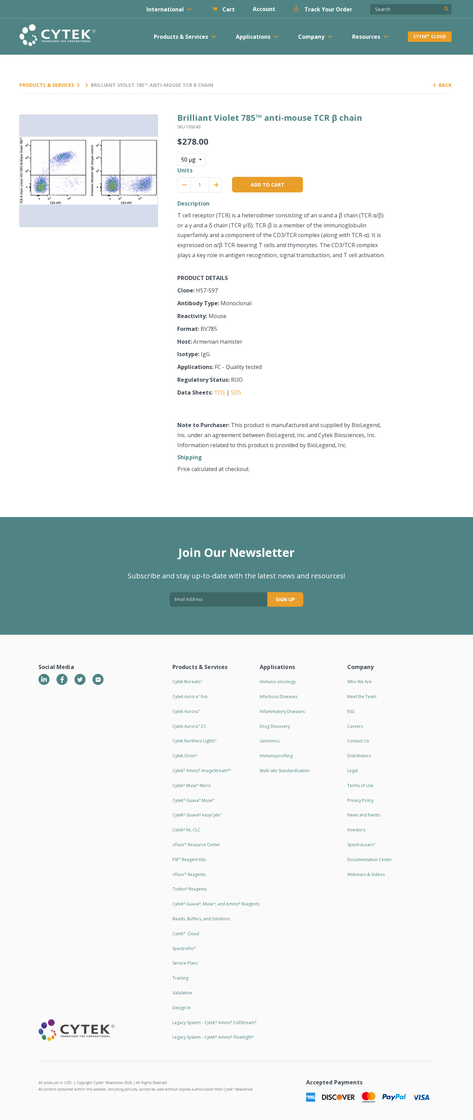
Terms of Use (360, 785)
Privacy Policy (360, 800)
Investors (356, 830)
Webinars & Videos (366, 874)
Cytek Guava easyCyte (196, 815)
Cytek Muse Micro (191, 785)
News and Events (363, 815)
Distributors (359, 756)
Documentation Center (369, 859)
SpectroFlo (184, 948)
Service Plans (185, 963)
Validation (182, 993)
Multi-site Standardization (285, 771)
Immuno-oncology (278, 682)
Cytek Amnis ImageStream (201, 771)
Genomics (269, 741)
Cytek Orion (184, 756)
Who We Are (359, 682)
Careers (355, 726)
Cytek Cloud (429, 36)
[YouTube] (98, 679)
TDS (219, 392)
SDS (236, 392)
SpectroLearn (361, 845)
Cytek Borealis (187, 682)
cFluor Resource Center (196, 845)
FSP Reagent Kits (189, 859)
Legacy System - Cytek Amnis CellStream (214, 1023)
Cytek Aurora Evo (190, 696)
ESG (351, 711)
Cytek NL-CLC (186, 830)
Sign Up (285, 599)
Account (264, 9)
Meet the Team (361, 696)
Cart (228, 9)
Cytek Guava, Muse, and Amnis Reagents (215, 904)
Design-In (181, 1008)
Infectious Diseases (278, 696)
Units (185, 170)
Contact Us (358, 741)
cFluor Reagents (189, 874)
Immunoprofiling (276, 756)
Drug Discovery (275, 726)
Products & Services (46, 85)
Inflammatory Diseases (282, 711)
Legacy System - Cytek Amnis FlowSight (213, 1037)
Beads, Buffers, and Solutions (201, 919)
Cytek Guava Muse (193, 800)
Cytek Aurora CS (189, 726)
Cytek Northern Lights (194, 741)
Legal (352, 771)
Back (445, 85)
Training (180, 978)
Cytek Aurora (186, 711)
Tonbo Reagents (189, 889)
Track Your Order (327, 9)
